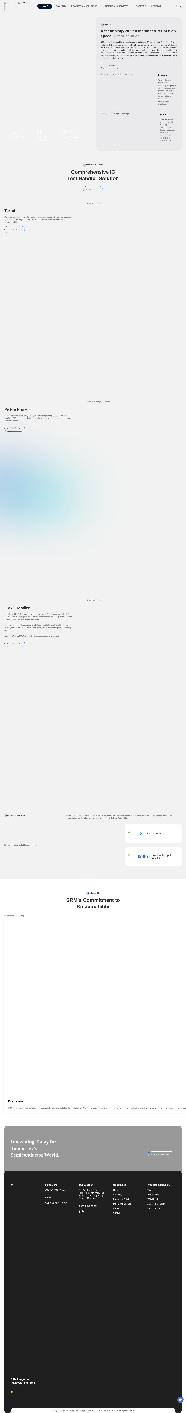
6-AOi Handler (153, 1208)
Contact (156, 6)
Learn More (111, 65)
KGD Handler (153, 1199)
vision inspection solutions (61, 617)
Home (45, 6)
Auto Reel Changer (156, 1204)
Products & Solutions (84, 6)
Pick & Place (153, 1195)
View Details (15, 229)
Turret (150, 1190)
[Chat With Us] (180, 1400)
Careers (141, 6)
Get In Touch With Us (162, 1155)
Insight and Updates (116, 6)
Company (61, 6)
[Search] (176, 6)
